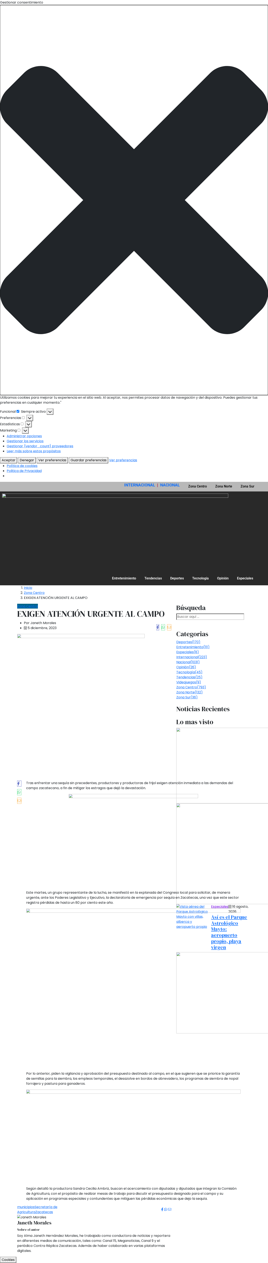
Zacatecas (44, 1212)
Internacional (191, 657)
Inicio (28, 587)
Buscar (185, 622)
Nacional (188, 662)
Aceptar (8, 460)
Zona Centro (197, 486)
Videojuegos (188, 682)
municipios (26, 1207)
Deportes (177, 578)
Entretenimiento (124, 578)
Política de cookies (22, 465)
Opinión (223, 578)
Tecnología (200, 578)
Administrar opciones (24, 436)
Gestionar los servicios (25, 441)
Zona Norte (223, 486)
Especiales (245, 578)
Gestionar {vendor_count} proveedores (40, 446)
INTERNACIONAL (139, 485)
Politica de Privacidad (24, 470)
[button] (134, 200)
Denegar (27, 460)
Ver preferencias (52, 460)
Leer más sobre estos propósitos (34, 451)
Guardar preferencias (89, 460)
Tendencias (153, 578)
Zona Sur (247, 486)
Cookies (8, 1259)
